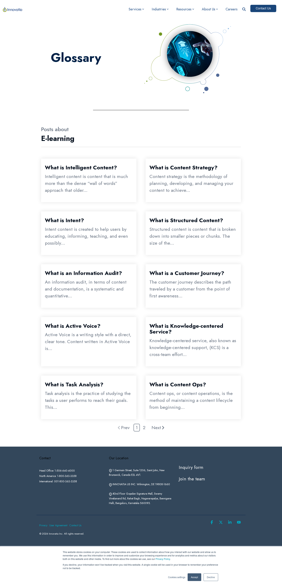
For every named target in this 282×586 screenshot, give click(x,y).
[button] (212, 522)
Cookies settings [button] (176, 577)
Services (135, 9)
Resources (183, 9)
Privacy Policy (163, 558)
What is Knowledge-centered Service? (186, 329)
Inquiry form (191, 467)
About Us (208, 9)
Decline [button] (211, 577)
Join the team (192, 478)
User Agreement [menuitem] (58, 525)
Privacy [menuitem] (43, 525)
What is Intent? (64, 220)
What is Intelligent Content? (81, 167)
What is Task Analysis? (74, 384)
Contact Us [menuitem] (75, 525)
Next (156, 427)
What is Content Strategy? (183, 167)
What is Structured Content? (186, 220)
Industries (159, 9)
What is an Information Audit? (83, 273)
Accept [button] (194, 577)
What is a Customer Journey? (186, 273)
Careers (231, 9)
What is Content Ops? (177, 384)
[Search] (244, 9)
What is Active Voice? (73, 326)
